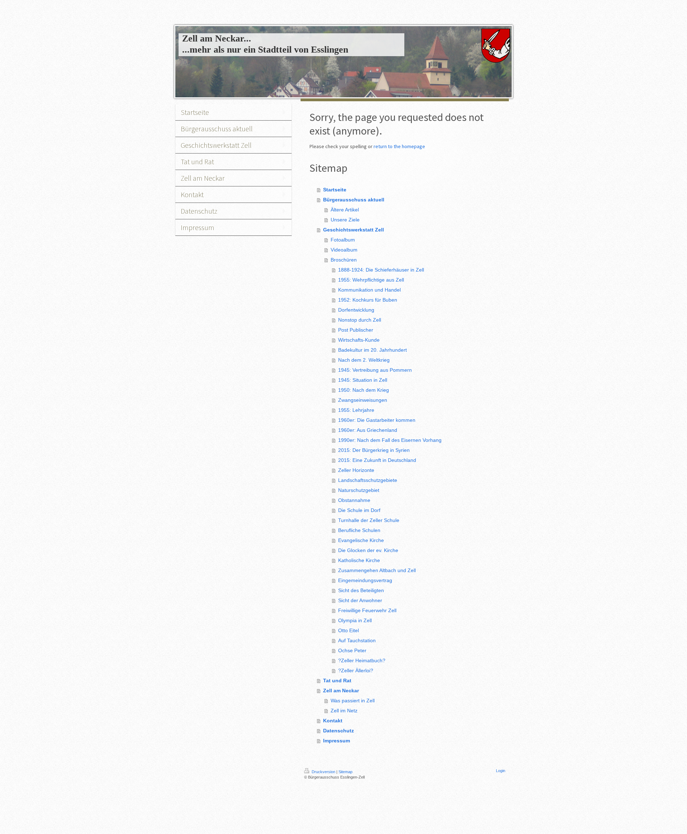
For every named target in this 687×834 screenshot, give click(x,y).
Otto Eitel (348, 630)
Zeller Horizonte (356, 470)
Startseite (334, 189)
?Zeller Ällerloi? (355, 670)
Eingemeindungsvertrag (365, 580)
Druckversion (323, 772)
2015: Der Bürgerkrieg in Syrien (374, 450)
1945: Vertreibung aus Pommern (375, 370)
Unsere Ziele (345, 220)
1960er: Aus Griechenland (367, 430)
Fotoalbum (343, 240)
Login (500, 771)
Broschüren (344, 260)
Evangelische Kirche (361, 540)
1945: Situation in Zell (362, 380)
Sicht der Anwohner (360, 600)
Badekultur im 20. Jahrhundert (372, 350)
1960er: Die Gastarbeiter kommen (376, 420)
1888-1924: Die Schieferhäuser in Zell (381, 270)
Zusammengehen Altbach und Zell (377, 570)
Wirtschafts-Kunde (359, 340)
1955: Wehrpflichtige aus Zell (371, 280)
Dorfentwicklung (356, 310)
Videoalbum (344, 250)
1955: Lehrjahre (356, 410)
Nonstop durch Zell (359, 320)
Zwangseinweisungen (362, 400)
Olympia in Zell (355, 620)
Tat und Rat (337, 680)
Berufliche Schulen (359, 530)
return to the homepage (399, 146)
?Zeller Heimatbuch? (361, 660)
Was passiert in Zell (353, 700)
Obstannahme (354, 500)
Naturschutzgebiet (358, 490)
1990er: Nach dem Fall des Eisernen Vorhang (390, 440)
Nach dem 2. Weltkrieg (364, 360)
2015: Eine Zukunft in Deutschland (377, 460)
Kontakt (332, 720)
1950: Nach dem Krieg (363, 390)
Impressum (336, 740)
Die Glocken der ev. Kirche (368, 550)
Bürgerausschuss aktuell (353, 200)
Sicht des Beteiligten (361, 590)
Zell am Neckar (341, 690)
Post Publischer (355, 330)
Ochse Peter (352, 650)
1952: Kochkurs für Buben (367, 300)
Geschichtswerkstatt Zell (353, 230)
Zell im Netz (344, 710)
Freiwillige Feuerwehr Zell (367, 610)
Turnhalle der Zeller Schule (368, 520)
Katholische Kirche (359, 560)
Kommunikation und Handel (369, 290)
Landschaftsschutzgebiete (367, 480)
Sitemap (345, 772)
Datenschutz (338, 730)
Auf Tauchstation (357, 640)
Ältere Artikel (345, 210)
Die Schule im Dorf (359, 510)
